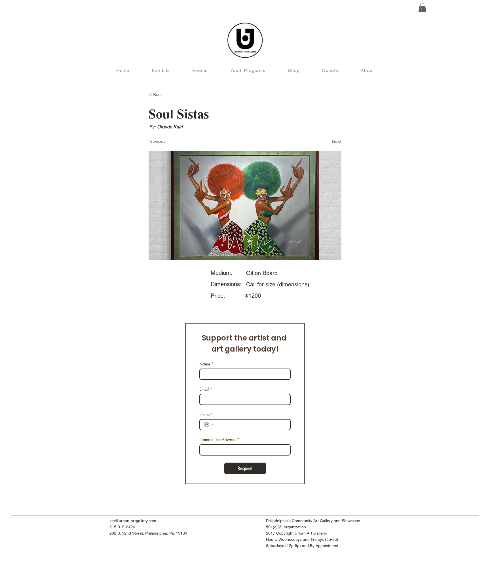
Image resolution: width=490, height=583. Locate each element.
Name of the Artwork (219, 439)
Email (205, 389)
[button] (422, 7)
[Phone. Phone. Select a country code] (209, 424)
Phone (206, 414)
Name (206, 363)
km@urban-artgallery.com (132, 520)
